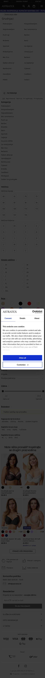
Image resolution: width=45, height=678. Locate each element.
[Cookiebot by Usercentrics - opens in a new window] (32, 311)
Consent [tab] (8, 318)
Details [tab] (22, 318)
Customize (21, 365)
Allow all (22, 358)
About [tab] (36, 318)
